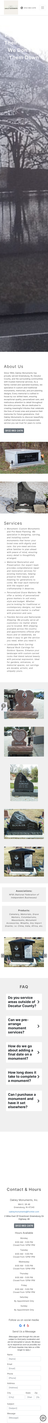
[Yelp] (28, 1326)
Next (45, 956)
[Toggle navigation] (42, 7)
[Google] (20, 1326)
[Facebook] (24, 1326)
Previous (3, 956)
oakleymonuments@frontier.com (24, 1211)
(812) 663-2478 (29, 8)
